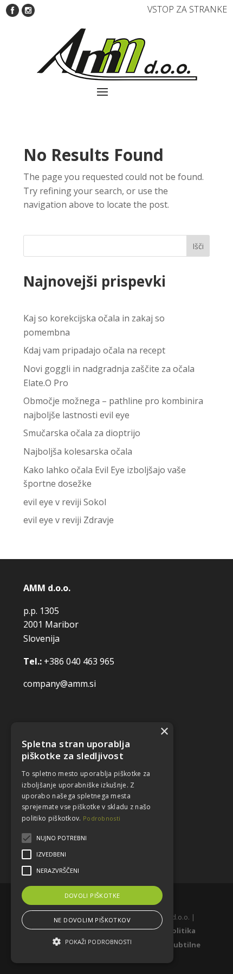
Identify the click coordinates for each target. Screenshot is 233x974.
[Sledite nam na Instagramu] (28, 9)
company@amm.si (59, 684)
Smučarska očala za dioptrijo (81, 433)
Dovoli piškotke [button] (92, 895)
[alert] (92, 842)
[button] (92, 942)
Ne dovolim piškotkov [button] (92, 920)
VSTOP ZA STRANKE (187, 9)
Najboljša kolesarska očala (77, 451)
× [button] (164, 732)
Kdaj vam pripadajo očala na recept (94, 350)
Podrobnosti (101, 818)
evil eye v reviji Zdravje (68, 520)
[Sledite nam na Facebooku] (12, 9)
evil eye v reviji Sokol (64, 502)
